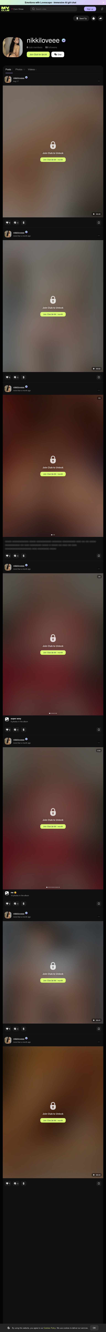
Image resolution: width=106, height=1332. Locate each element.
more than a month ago (22, 236)
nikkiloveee (18, 78)
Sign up (90, 9)
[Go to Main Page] (5, 9)
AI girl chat (70, 2)
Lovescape (46, 2)
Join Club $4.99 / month (53, 159)
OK (94, 1327)
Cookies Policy (50, 1328)
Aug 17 (16, 81)
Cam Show (18, 8)
